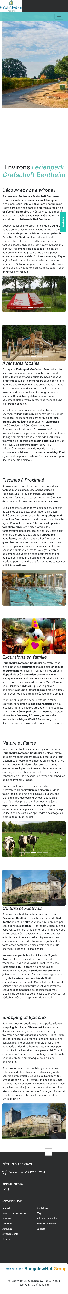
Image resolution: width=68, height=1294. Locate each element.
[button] (7, 294)
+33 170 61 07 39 (34, 1172)
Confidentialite (40, 1284)
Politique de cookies (47, 1218)
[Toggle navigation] (58, 16)
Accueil (6, 1208)
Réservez (63, 222)
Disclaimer (42, 1208)
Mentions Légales (46, 1223)
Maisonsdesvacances (14, 1213)
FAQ (38, 1213)
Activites (7, 1228)
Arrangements (10, 1233)
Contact (6, 1238)
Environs (7, 1223)
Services (7, 1218)
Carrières (41, 1228)
